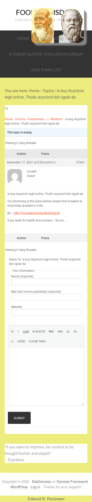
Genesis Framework (72, 481)
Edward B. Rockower (46, 499)
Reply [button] (52, 162)
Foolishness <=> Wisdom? (45, 119)
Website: (17, 306)
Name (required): (22, 276)
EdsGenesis (41, 481)
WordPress (19, 486)
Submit (19, 418)
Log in (35, 486)
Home (9, 119)
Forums (20, 119)
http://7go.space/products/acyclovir (37, 213)
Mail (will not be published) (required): (36, 291)
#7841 (81, 162)
